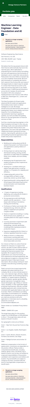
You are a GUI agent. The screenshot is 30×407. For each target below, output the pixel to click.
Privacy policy (11, 403)
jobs (4, 16)
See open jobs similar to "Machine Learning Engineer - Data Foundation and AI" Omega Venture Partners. (15, 47)
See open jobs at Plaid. (11, 43)
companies (11, 16)
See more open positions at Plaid (15, 389)
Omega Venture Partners (17, 5)
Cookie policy (19, 403)
